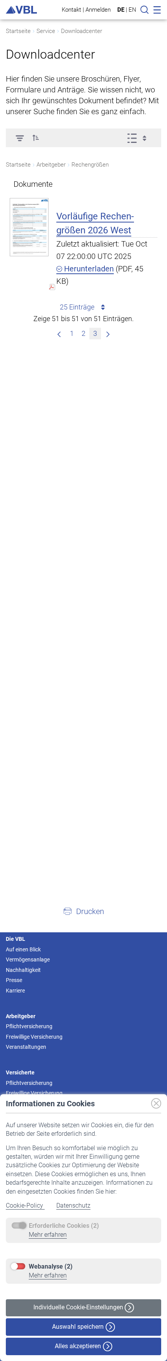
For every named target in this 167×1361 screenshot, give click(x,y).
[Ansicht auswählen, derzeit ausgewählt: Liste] (139, 138)
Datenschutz (73, 1205)
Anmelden (98, 9)
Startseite (18, 31)
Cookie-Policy (25, 1205)
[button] (36, 138)
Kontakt (71, 9)
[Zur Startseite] (21, 10)
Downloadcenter (81, 31)
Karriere (15, 990)
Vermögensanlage (28, 959)
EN (132, 9)
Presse (14, 980)
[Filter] (20, 138)
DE (120, 9)
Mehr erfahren (48, 1234)
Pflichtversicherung (29, 1026)
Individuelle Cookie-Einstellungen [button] (79, 1307)
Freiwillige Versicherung (34, 1037)
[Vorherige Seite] (59, 333)
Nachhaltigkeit (23, 970)
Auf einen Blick (23, 949)
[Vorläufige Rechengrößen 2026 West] (29, 227)
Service (46, 31)
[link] (108, 333)
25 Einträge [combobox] (77, 307)
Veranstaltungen (26, 1047)
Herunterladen (88, 268)
